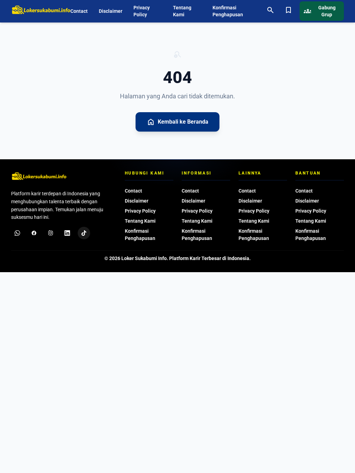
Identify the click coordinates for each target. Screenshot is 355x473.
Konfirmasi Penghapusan (228, 11)
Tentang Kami (182, 11)
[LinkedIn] (67, 233)
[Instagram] (50, 233)
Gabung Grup (320, 11)
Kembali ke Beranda (177, 122)
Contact (79, 11)
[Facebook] (34, 233)
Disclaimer (110, 11)
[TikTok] (84, 233)
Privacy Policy (141, 11)
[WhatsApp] (17, 233)
